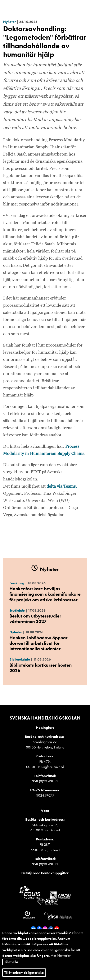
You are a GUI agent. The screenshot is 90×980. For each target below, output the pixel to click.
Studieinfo (17, 610)
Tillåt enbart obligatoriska (24, 972)
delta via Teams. (62, 486)
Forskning (16, 583)
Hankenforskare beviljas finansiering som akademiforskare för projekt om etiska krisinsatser (45, 594)
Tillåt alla (11, 962)
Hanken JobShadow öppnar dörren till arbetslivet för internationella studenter (38, 643)
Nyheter (9, 22)
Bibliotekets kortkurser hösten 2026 (40, 668)
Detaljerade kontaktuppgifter (45, 873)
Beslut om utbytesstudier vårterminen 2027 (35, 618)
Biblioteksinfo (19, 659)
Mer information (60, 955)
